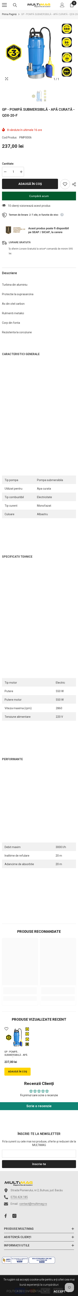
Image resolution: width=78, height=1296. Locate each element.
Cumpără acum (39, 196)
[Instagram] (14, 1216)
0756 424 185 (19, 1197)
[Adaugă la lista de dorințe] (65, 184)
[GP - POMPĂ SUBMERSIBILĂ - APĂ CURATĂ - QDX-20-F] (17, 1037)
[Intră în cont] (62, 5)
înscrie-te (39, 1164)
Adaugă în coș (30, 184)
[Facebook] (5, 1216)
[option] (39, 51)
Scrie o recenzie (39, 1106)
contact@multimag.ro (33, 1203)
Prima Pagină (9, 14)
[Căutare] (15, 5)
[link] (20, 990)
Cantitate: (8, 163)
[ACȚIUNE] (73, 184)
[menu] (4, 5)
